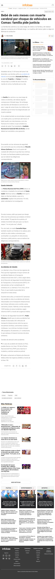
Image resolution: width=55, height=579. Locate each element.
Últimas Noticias (17, 565)
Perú (2, 11)
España (17, 557)
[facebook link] (3, 556)
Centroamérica (17, 563)
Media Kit (38, 561)
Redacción (27, 550)
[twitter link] (6, 556)
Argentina (17, 552)
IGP (28, 8)
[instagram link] (9, 556)
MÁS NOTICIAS (15, 482)
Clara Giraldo (9, 35)
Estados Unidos (17, 559)
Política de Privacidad (48, 553)
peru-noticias (18, 398)
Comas (3, 395)
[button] (2, 5)
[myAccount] (53, 5)
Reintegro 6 (15, 8)
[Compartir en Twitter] (8, 66)
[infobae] (27, 5)
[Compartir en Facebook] (5, 66)
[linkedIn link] (9, 558)
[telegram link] (6, 558)
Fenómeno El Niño (43, 8)
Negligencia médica (22, 8)
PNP (16, 395)
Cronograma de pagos (34, 8)
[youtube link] (3, 558)
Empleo (27, 552)
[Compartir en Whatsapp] (2, 66)
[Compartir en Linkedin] (11, 66)
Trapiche (10, 395)
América (17, 550)
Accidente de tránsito (7, 398)
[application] (16, 47)
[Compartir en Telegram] (14, 66)
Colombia (17, 555)
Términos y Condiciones (48, 551)
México (16, 561)
